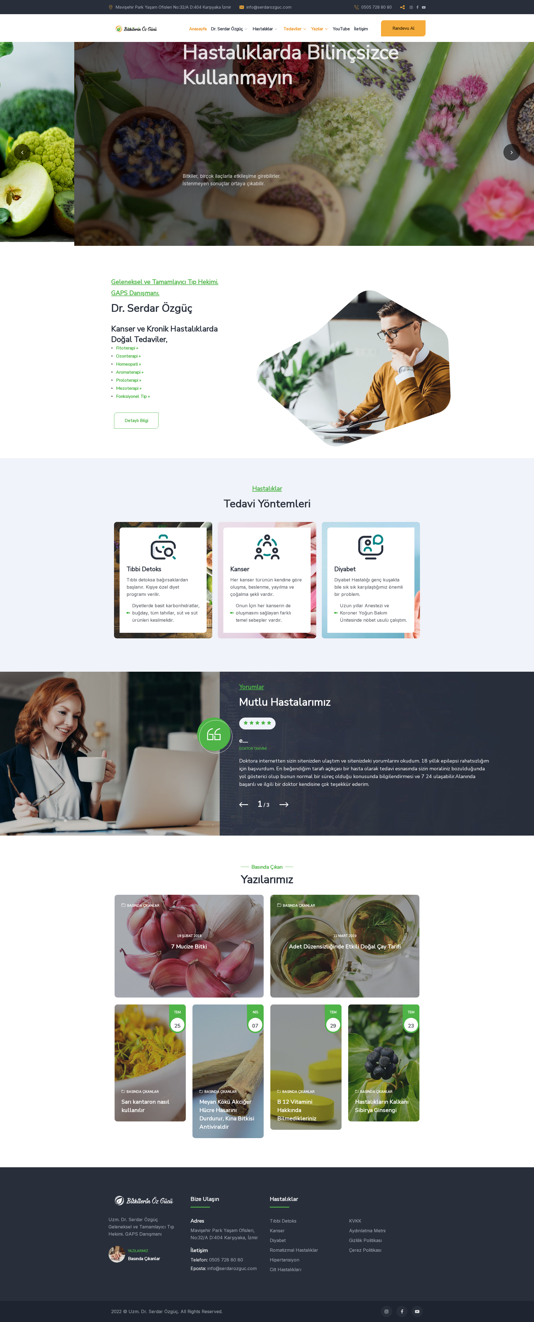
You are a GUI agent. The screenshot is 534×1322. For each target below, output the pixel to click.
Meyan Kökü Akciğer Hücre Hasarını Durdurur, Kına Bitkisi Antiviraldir (226, 1114)
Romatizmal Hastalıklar (294, 1250)
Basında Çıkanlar (143, 905)
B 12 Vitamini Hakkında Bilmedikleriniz (296, 1110)
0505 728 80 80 (376, 7)
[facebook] (401, 1311)
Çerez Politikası (365, 1250)
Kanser (234, 608)
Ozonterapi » (128, 356)
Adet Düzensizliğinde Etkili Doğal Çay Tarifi (345, 946)
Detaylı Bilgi (136, 420)
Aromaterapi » (130, 372)
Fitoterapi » (127, 348)
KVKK (355, 1221)
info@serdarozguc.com (268, 7)
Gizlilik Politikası (365, 1240)
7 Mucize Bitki (189, 946)
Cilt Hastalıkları (285, 1269)
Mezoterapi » (129, 388)
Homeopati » (128, 364)
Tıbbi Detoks (138, 615)
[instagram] (386, 1311)
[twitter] (417, 1311)
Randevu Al (403, 28)
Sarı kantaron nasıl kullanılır (145, 1106)
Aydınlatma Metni (367, 1230)
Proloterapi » (128, 380)
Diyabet (339, 615)
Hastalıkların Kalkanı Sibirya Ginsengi (382, 1106)
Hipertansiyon (284, 1260)
